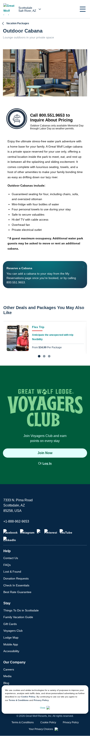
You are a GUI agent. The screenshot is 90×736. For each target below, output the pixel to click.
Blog (6, 683)
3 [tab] (49, 356)
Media (7, 676)
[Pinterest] (50, 531)
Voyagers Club (13, 630)
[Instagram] (27, 531)
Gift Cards (10, 624)
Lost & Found (12, 571)
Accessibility (11, 651)
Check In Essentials (16, 585)
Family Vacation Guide (18, 617)
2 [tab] (44, 356)
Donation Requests (16, 578)
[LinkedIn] (9, 539)
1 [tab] (39, 356)
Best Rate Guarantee (17, 592)
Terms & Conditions (19, 700)
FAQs (7, 565)
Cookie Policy (28, 697)
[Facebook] (10, 531)
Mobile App (10, 644)
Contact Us (10, 558)
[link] (45, 338)
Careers (8, 669)
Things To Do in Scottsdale (21, 610)
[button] (83, 9)
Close (42, 708)
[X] (39, 531)
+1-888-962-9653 (16, 521)
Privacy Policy (41, 700)
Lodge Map (10, 637)
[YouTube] (66, 531)
